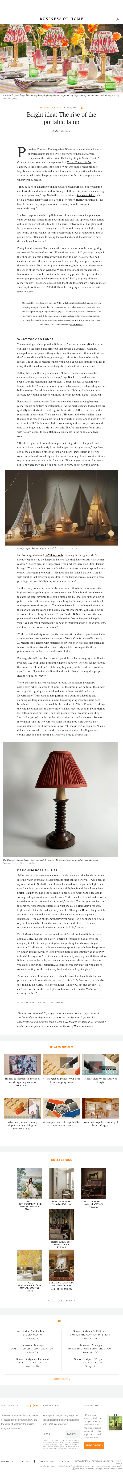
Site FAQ (66, 1461)
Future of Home (71, 1026)
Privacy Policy (68, 1444)
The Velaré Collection (61, 1204)
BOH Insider (70, 1022)
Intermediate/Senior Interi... (32, 1331)
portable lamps (25, 893)
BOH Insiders (76, 324)
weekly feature (51, 107)
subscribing (24, 1022)
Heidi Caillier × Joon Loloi (61, 1243)
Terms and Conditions (102, 1461)
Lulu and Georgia (61, 1282)
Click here (79, 320)
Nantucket (29, 1209)
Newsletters (46, 1461)
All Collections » (61, 1300)
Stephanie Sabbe (86, 195)
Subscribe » (94, 1445)
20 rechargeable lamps (30, 643)
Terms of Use (63, 1442)
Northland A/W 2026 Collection (93, 1206)
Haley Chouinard (62, 130)
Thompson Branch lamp (83, 910)
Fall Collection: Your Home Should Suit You (61, 1287)
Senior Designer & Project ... (90, 1331)
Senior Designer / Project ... (90, 1359)
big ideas (57, 1002)
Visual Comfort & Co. (79, 162)
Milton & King (93, 1201)
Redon (30, 1290)
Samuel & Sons (61, 1201)
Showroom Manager (32, 1345)
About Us (6, 1461)
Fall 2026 (61, 1247)
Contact (25, 1461)
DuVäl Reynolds (54, 555)
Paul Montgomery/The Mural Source (30, 1204)
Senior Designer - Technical (32, 1359)
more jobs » (61, 1379)
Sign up (48, 1013)
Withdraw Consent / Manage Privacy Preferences (98, 1468)
